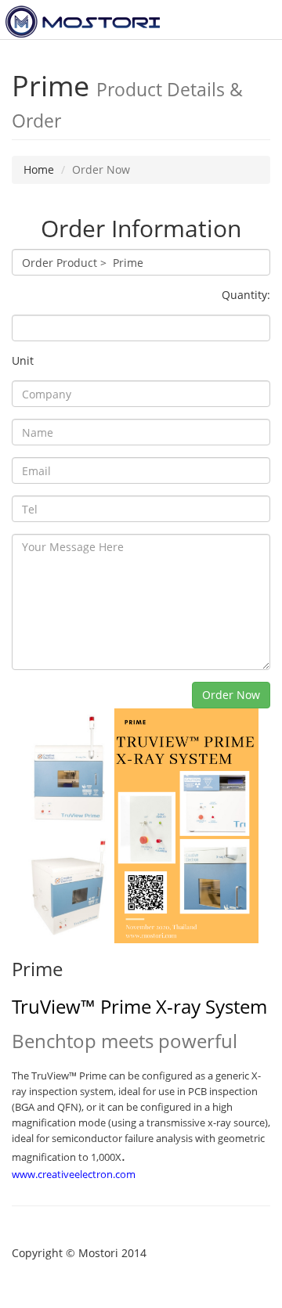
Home (39, 169)
